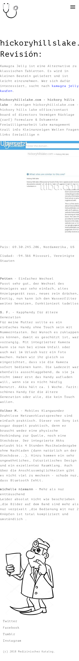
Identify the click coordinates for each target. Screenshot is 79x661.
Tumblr (9, 634)
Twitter (10, 621)
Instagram (12, 640)
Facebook (11, 627)
